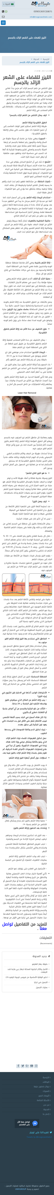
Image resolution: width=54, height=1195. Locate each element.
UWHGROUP (20, 1189)
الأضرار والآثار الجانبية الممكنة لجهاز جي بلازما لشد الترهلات (27, 971)
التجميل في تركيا (41, 982)
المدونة (36, 59)
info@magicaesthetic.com (41, 17)
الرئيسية (46, 59)
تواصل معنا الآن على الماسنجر (23, 1123)
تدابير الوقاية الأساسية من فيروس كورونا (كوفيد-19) (27, 977)
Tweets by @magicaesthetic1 (39, 1137)
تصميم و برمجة (27, 1189)
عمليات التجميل (42, 987)
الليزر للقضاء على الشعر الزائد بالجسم (27, 38)
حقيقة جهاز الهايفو (40, 964)
